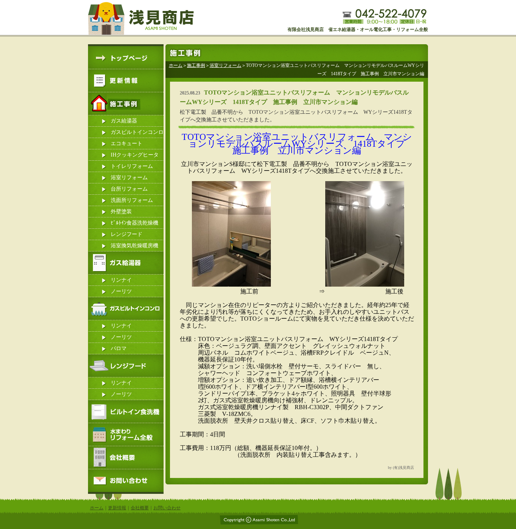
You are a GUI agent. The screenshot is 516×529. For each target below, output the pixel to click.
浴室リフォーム (129, 177)
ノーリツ (121, 291)
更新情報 (117, 507)
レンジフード (126, 234)
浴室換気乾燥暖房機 (134, 245)
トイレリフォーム (132, 166)
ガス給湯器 (124, 121)
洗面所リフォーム (132, 200)
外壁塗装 (121, 211)
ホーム (175, 65)
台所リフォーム (129, 189)
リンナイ (121, 280)
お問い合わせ (167, 507)
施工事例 (196, 65)
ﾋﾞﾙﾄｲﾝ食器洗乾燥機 (134, 223)
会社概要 (140, 507)
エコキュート (126, 143)
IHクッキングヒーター (135, 156)
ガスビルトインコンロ (137, 132)
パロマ (119, 348)
